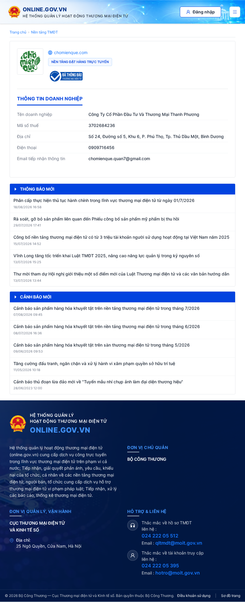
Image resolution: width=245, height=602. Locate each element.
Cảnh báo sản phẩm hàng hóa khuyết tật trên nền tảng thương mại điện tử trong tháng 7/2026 (106, 308)
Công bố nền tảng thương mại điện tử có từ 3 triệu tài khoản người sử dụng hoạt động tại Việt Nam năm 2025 (121, 237)
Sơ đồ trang (230, 595)
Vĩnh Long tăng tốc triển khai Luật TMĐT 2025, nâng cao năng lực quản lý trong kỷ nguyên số (106, 255)
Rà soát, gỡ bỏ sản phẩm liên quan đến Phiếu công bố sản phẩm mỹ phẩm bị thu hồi (96, 218)
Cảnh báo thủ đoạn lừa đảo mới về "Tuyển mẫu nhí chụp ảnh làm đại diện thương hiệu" (98, 381)
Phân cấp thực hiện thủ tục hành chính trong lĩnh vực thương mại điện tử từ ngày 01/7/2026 (104, 200)
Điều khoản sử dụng (193, 595)
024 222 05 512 (160, 536)
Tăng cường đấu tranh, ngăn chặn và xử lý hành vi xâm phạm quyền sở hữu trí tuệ (94, 363)
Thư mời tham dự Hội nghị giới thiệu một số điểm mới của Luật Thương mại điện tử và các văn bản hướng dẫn (121, 273)
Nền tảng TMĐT (44, 32)
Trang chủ (18, 32)
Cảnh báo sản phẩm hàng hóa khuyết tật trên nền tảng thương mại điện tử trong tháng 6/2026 (106, 326)
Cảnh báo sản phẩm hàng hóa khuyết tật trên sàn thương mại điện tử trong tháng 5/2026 (101, 344)
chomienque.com (71, 52)
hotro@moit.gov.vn (177, 573)
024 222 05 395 (160, 566)
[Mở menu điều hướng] (234, 12)
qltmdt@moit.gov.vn (178, 543)
